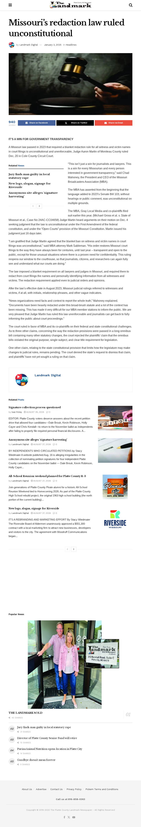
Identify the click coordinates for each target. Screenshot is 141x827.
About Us (27, 789)
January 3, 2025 (52, 44)
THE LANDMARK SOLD (25, 712)
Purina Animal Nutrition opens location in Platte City (49, 749)
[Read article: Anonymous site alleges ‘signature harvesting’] (115, 450)
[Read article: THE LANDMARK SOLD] (70, 664)
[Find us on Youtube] (73, 817)
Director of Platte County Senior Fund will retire (47, 738)
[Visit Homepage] (70, 5)
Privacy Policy (74, 789)
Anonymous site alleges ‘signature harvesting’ (38, 439)
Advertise (41, 789)
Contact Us (56, 789)
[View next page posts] (39, 206)
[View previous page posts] (33, 206)
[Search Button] (130, 5)
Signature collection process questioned (35, 407)
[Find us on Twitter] (68, 817)
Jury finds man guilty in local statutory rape (44, 727)
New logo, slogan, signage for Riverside (34, 508)
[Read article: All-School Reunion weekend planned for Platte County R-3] (115, 487)
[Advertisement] (70, 581)
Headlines (71, 44)
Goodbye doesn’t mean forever (36, 760)
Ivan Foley (17, 412)
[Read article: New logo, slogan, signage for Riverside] (115, 519)
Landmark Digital (28, 44)
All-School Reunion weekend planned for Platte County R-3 (47, 476)
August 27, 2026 (42, 444)
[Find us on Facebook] (64, 817)
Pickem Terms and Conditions (101, 789)
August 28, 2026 (35, 412)
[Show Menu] (10, 5)
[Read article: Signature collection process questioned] (115, 418)
